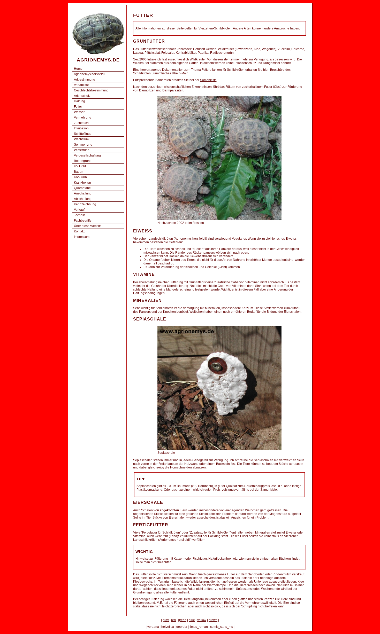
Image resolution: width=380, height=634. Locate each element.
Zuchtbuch (81, 123)
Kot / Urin (80, 177)
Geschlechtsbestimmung (91, 90)
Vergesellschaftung (87, 155)
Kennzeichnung (85, 204)
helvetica (167, 627)
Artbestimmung (84, 79)
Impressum (81, 237)
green (182, 620)
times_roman (198, 627)
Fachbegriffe (83, 220)
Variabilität (81, 85)
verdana (153, 627)
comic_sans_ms (221, 627)
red (173, 620)
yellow (201, 620)
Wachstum (81, 139)
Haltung (79, 101)
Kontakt (79, 231)
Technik (79, 215)
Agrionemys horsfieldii (89, 74)
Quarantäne (82, 188)
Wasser (79, 112)
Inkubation (81, 128)
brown (213, 620)
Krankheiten (82, 182)
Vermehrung (82, 117)
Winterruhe (81, 150)
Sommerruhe (83, 144)
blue (192, 620)
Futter (78, 106)
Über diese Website (88, 226)
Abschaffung (83, 199)
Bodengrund (83, 161)
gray (166, 620)
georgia (181, 627)
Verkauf (79, 210)
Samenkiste (208, 80)
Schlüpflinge (83, 134)
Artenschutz (82, 96)
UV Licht (80, 166)
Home (78, 69)
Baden (78, 172)
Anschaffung (83, 193)
